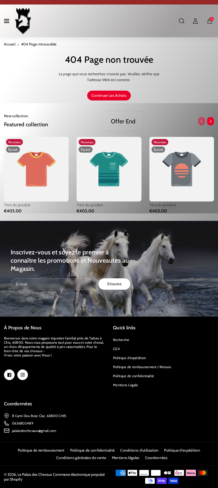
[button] (7, 21)
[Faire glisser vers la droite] (210, 121)
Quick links (124, 328)
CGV (116, 349)
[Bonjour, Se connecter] (195, 21)
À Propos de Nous (23, 328)
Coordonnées (18, 404)
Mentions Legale (125, 385)
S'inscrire (114, 283)
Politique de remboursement (41, 450)
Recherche (121, 340)
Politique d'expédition (129, 358)
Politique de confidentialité (133, 376)
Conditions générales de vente (81, 457)
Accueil (9, 44)
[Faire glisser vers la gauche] (201, 121)
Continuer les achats (109, 95)
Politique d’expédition (182, 450)
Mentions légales (126, 457)
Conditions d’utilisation (139, 450)
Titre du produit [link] (17, 205)
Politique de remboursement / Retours (142, 367)
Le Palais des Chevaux (35, 474)
